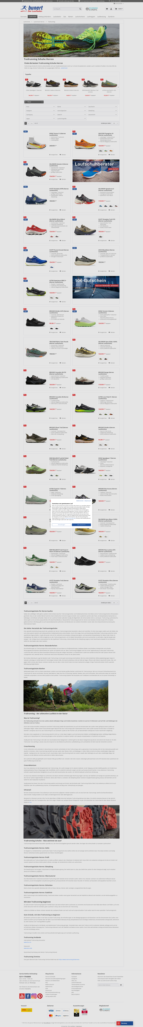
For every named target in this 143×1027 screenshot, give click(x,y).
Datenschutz (79, 501)
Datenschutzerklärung (70, 518)
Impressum (88, 501)
